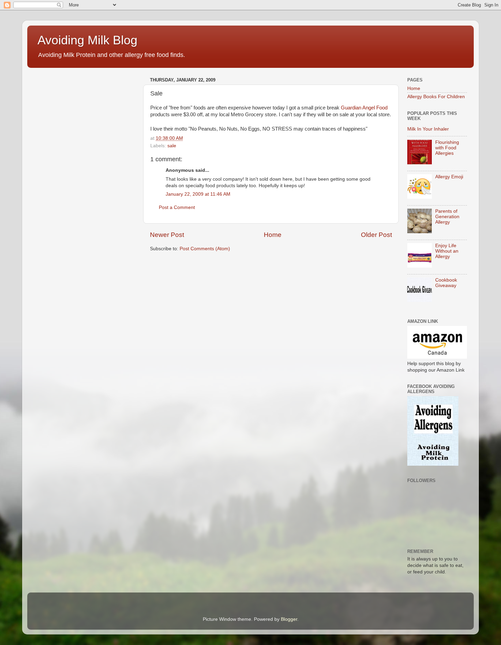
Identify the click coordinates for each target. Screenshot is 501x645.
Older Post (376, 234)
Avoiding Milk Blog (87, 40)
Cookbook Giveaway (446, 283)
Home (273, 234)
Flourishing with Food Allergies (447, 148)
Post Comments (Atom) (205, 248)
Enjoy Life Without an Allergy (446, 251)
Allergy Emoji (449, 176)
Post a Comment (177, 207)
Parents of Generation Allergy (447, 217)
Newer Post (167, 234)
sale (171, 145)
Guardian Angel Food (364, 107)
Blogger (289, 619)
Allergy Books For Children (436, 96)
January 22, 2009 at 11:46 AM (198, 194)
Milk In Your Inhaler (428, 129)
